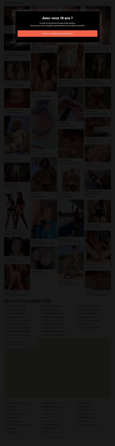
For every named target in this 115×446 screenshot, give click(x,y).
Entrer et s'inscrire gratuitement (57, 33)
